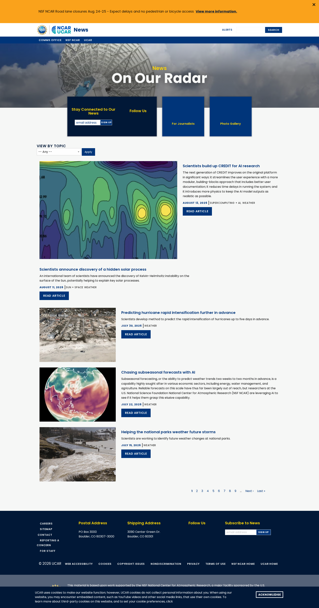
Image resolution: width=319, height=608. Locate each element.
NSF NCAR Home (243, 564)
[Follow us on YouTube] (205, 532)
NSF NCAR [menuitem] (73, 40)
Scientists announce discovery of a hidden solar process (93, 269)
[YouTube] (142, 120)
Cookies (104, 564)
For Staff (48, 551)
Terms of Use (215, 564)
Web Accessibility (78, 564)
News (79, 29)
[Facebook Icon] (126, 120)
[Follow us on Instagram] (213, 532)
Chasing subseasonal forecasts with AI (158, 372)
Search (273, 30)
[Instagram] (150, 120)
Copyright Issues (131, 564)
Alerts (227, 30)
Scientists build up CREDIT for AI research (221, 165)
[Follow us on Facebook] (190, 532)
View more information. (216, 11)
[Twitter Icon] (134, 120)
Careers (46, 523)
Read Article (197, 211)
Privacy (193, 564)
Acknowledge (269, 595)
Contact (45, 535)
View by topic (51, 146)
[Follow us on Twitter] (198, 532)
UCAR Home (269, 564)
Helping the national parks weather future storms (168, 432)
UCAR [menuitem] (88, 40)
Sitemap (46, 529)
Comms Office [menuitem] (50, 40)
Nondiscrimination (166, 564)
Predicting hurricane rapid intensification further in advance (178, 312)
